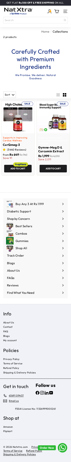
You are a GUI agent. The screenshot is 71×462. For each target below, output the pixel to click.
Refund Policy (11, 367)
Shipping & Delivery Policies (19, 372)
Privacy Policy (11, 359)
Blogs (6, 335)
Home (45, 31)
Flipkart (7, 431)
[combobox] (35, 20)
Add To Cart (17, 168)
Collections (60, 31)
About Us (8, 322)
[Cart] (56, 11)
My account (10, 340)
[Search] (65, 20)
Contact (8, 326)
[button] (4, 150)
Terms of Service (12, 363)
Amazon (8, 426)
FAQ (5, 331)
